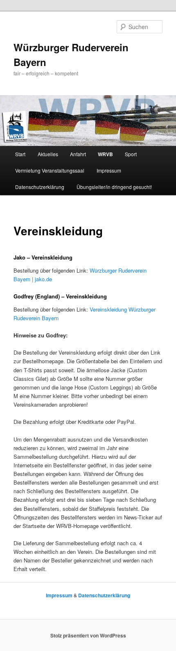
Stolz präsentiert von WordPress (88, 635)
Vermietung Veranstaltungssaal (49, 170)
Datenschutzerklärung (39, 186)
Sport (131, 153)
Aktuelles (48, 153)
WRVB (105, 154)
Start (20, 153)
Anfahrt (78, 153)
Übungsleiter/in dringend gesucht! (114, 186)
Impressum (109, 170)
